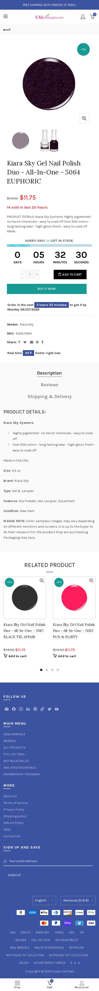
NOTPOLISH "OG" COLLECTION (68, 955)
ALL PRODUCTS (14, 748)
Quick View (42, 581)
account (82, 16)
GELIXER (20, 940)
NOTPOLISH (76, 947)
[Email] (7, 711)
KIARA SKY (43, 932)
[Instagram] (21, 711)
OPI (82, 932)
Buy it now (47, 289)
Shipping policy (14, 816)
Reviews (49, 384)
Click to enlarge (84, 118)
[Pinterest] (35, 711)
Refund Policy (13, 823)
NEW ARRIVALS (14, 734)
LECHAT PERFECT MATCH (50, 963)
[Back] (7, 29)
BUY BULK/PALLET (16, 761)
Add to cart (72, 274)
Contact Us (11, 836)
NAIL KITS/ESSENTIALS (19, 768)
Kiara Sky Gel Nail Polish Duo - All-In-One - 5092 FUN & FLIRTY (74, 630)
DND (13, 932)
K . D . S (75, 963)
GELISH (24, 963)
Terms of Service (15, 803)
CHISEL (59, 932)
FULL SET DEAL (14, 754)
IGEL (72, 932)
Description (49, 373)
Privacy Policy (13, 809)
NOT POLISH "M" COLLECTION (25, 955)
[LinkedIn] (28, 711)
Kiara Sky (27, 324)
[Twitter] (49, 711)
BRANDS (9, 741)
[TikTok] (42, 711)
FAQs (7, 829)
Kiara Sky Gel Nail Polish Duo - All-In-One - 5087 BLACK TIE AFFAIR (24, 630)
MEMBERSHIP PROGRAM (21, 774)
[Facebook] (14, 711)
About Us (10, 796)
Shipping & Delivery (50, 396)
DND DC (26, 932)
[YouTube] (56, 711)
